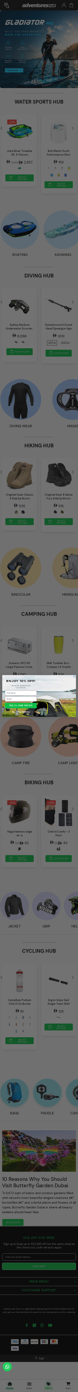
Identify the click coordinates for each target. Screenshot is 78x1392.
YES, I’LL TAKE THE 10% (21, 705)
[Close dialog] (74, 676)
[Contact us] (7, 1366)
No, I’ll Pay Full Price (21, 712)
